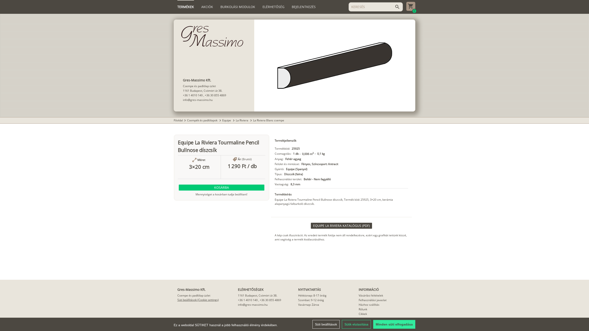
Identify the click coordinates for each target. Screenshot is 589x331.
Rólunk (363, 309)
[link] (341, 226)
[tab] (186, 7)
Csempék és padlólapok (202, 120)
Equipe (227, 120)
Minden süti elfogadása (394, 324)
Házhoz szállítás (369, 305)
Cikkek (363, 314)
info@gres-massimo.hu (198, 100)
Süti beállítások (326, 324)
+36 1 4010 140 (193, 95)
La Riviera (242, 120)
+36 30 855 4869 (215, 95)
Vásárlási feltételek (371, 295)
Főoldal (178, 120)
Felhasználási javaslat (373, 300)
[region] (294, 324)
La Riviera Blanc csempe (268, 120)
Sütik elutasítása (356, 324)
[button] (221, 188)
